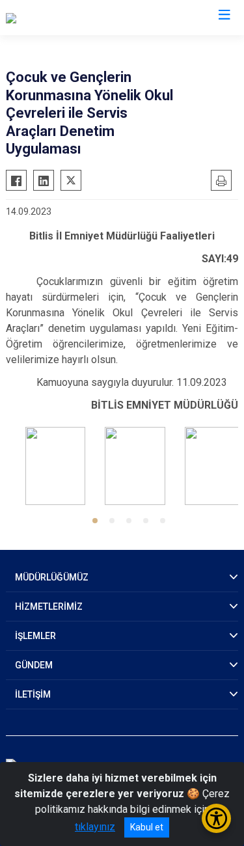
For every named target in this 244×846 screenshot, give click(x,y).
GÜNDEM (34, 665)
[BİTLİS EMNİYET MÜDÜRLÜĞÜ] (75, 17)
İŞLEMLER (35, 636)
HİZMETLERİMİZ (49, 606)
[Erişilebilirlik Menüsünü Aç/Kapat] (216, 818)
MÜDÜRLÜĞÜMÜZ (51, 577)
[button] (95, 520)
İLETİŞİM (33, 694)
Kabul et (146, 827)
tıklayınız (95, 827)
